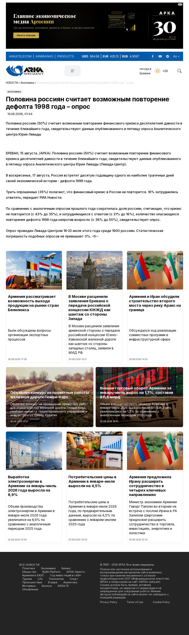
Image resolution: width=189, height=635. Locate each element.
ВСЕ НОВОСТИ (29, 564)
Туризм (27, 579)
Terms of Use (135, 602)
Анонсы (47, 586)
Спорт (74, 579)
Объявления (30, 589)
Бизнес (66, 568)
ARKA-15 (63, 586)
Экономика (14, 91)
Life (40, 579)
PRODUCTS (65, 56)
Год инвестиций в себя (65, 575)
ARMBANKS (44, 56)
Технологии (56, 579)
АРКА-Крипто (75, 572)
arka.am (154, 581)
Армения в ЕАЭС (33, 575)
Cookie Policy (161, 602)
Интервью (29, 586)
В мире (52, 582)
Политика (28, 568)
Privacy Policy (108, 602)
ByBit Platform (51, 572)
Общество (29, 572)
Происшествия (32, 582)
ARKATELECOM (20, 56)
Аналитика (70, 582)
